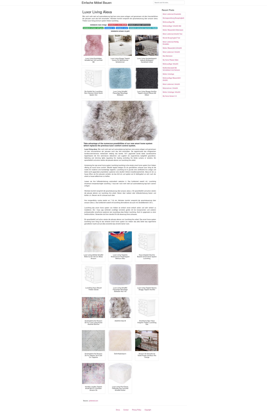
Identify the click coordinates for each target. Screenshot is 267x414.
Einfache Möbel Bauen (97, 2)
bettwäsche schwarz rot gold (120, 31)
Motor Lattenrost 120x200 (171, 84)
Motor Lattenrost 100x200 (171, 52)
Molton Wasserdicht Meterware (173, 30)
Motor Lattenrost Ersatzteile (172, 14)
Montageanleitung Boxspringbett (173, 18)
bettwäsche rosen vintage (98, 25)
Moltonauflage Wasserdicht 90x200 (172, 79)
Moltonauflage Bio (169, 22)
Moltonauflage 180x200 (170, 64)
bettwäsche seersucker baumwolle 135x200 (143, 28)
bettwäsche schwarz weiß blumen (139, 25)
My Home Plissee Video (170, 60)
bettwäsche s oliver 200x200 (118, 25)
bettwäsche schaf (121, 28)
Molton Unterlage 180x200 (171, 92)
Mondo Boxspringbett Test (171, 38)
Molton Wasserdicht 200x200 (172, 48)
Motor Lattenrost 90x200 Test (172, 34)
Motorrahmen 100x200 (170, 88)
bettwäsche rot (109, 28)
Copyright (148, 410)
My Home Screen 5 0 (170, 96)
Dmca (118, 410)
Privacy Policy (136, 410)
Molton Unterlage (168, 74)
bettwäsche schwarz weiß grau (93, 28)
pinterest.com (93, 401)
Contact (125, 410)
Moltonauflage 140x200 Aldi (172, 26)
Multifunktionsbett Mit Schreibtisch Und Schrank (171, 69)
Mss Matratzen (168, 56)
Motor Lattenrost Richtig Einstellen (171, 43)
